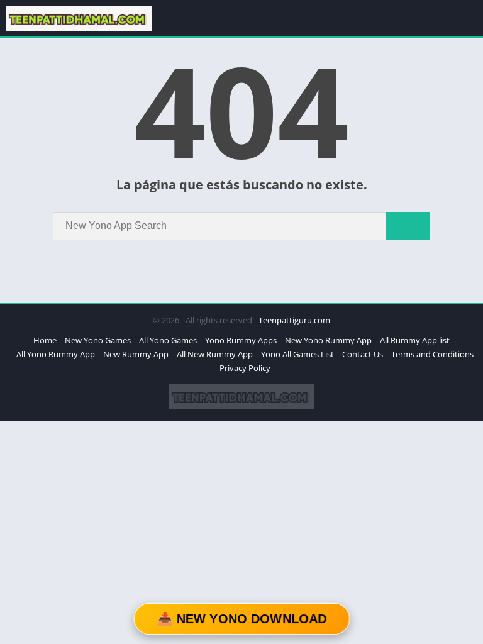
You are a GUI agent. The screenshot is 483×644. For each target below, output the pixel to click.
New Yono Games (98, 340)
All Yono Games (168, 340)
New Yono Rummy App (328, 340)
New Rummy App (136, 354)
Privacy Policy (244, 368)
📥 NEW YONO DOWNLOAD (241, 619)
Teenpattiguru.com (294, 320)
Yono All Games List (297, 354)
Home (45, 340)
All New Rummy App (215, 354)
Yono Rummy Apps (241, 340)
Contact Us (362, 354)
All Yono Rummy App (55, 354)
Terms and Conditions (432, 354)
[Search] (408, 226)
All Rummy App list (415, 340)
